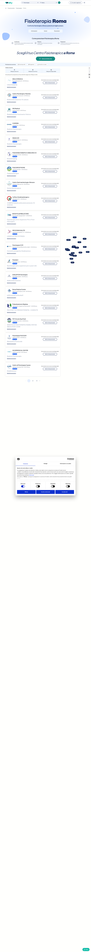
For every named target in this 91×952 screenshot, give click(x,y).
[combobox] (30, 2)
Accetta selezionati (45, 491)
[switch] (38, 486)
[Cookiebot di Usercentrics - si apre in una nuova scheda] (68, 459)
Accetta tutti (64, 491)
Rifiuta (26, 491)
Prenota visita (11, 8)
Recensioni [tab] (57, 31)
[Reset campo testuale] (38, 2)
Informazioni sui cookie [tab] (65, 463)
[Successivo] (39, 380)
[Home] (5, 8)
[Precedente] (25, 380)
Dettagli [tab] (45, 463)
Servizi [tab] (45, 31)
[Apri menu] (84, 2)
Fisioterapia (19, 8)
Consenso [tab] (25, 463)
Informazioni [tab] (34, 31)
